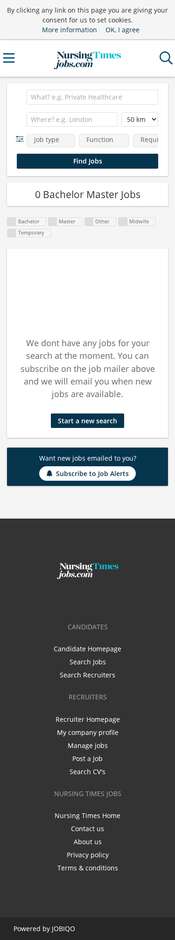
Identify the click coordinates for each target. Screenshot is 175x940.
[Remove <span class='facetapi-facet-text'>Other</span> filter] (89, 222)
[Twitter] (89, 599)
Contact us (87, 828)
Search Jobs (88, 661)
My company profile (88, 732)
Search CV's (87, 771)
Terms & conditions (87, 867)
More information (69, 29)
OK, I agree (122, 29)
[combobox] (92, 97)
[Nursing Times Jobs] (87, 58)
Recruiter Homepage (88, 719)
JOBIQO (63, 928)
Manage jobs (88, 745)
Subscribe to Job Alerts (92, 473)
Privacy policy (88, 854)
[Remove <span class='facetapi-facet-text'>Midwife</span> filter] (123, 222)
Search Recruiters (87, 674)
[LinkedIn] (103, 599)
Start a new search (87, 420)
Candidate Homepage (87, 648)
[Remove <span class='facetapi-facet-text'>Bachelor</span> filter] (11, 222)
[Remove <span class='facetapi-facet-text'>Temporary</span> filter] (11, 233)
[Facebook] (74, 599)
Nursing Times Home (87, 815)
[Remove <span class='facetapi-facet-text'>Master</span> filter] (53, 222)
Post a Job (87, 758)
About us (88, 841)
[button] (22, 139)
